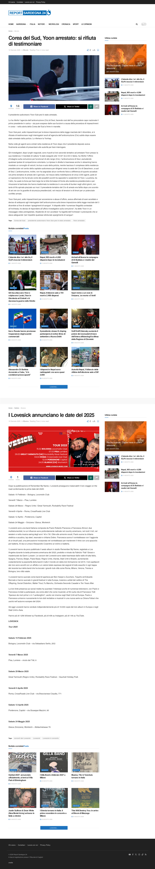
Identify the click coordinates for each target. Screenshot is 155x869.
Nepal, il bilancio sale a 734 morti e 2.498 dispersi (51, 294)
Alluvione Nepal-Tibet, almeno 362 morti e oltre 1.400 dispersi (21, 445)
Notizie (41, 24)
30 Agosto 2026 (46, 299)
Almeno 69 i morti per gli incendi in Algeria (50, 410)
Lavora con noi (30, 2)
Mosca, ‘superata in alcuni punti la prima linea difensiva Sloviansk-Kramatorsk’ (54, 447)
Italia (32, 24)
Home (11, 24)
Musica (23, 479)
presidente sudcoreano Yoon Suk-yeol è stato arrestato (49, 220)
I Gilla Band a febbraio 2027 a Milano (52, 847)
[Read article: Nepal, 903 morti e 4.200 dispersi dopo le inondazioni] (54, 245)
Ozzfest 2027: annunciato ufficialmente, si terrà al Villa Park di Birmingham (20, 849)
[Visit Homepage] (29, 12)
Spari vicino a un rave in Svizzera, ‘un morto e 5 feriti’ (83, 294)
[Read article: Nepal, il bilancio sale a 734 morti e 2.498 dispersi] (54, 280)
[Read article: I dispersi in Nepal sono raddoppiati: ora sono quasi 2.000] (54, 357)
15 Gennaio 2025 (14, 50)
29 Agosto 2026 (15, 340)
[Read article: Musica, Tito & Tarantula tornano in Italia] (85, 833)
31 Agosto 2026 (15, 263)
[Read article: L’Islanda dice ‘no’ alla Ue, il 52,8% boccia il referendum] (22, 245)
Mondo (16, 31)
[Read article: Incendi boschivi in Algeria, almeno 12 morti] (85, 432)
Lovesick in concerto (51, 809)
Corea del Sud (19, 220)
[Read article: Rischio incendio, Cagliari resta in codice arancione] (126, 59)
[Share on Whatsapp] (90, 106)
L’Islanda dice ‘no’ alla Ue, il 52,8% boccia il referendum (20, 258)
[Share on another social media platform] (96, 106)
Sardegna (21, 24)
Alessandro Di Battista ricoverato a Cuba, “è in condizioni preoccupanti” (19, 372)
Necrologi (54, 24)
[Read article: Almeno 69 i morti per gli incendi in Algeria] (54, 396)
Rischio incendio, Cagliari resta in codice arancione (124, 67)
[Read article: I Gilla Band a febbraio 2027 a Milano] (54, 833)
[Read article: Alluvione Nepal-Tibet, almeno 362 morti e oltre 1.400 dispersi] (22, 432)
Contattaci (20, 2)
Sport (76, 24)
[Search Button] (137, 24)
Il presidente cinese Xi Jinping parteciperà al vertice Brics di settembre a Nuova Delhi (53, 334)
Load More (53, 458)
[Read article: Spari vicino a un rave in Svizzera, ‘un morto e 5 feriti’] (85, 280)
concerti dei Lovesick (22, 809)
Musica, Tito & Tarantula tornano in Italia (82, 847)
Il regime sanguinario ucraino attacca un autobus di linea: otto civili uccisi (21, 411)
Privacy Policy (40, 2)
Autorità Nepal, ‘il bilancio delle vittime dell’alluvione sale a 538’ (85, 370)
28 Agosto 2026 (78, 375)
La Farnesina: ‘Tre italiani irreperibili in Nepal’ (82, 410)
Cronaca (66, 24)
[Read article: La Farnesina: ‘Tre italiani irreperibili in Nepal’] (85, 396)
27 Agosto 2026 (15, 417)
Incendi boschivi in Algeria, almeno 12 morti (83, 445)
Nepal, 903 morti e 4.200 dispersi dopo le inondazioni (52, 258)
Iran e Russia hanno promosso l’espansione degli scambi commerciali (22, 334)
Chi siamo (11, 2)
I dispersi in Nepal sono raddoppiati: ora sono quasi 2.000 (52, 372)
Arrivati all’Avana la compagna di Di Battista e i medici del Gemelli (84, 260)
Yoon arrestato (79, 220)
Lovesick (36, 809)
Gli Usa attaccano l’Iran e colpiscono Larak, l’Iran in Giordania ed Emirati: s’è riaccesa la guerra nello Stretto (21, 296)
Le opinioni (86, 24)
